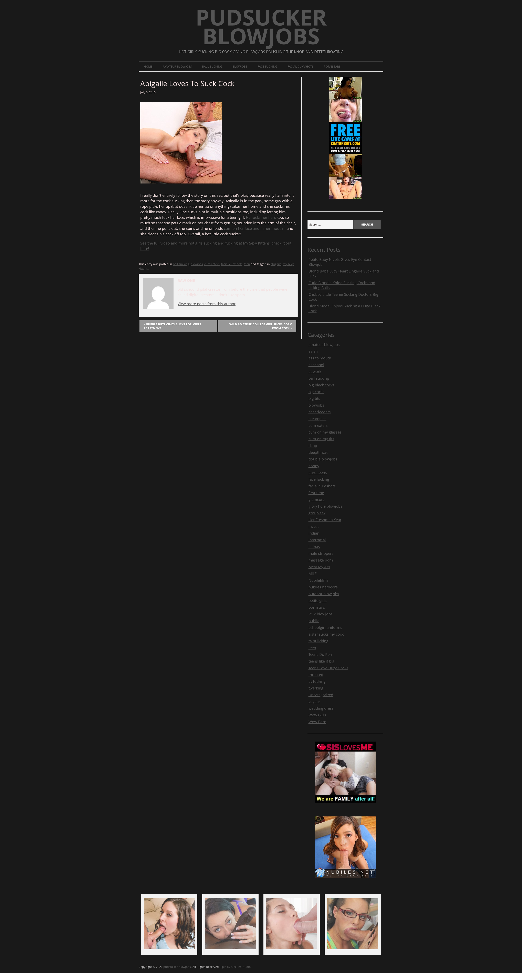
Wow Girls (317, 715)
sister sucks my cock (326, 634)
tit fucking (317, 681)
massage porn (321, 560)
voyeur (314, 701)
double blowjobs (323, 459)
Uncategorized (321, 694)
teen (247, 264)
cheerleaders (320, 411)
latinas (314, 546)
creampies (317, 418)
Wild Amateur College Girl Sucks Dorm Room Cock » (260, 326)
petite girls (318, 600)
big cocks (316, 391)
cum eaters (212, 264)
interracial (317, 539)
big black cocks (321, 385)
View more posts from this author (207, 303)
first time (316, 492)
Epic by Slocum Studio (235, 967)
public (314, 620)
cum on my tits (321, 438)
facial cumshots (301, 66)
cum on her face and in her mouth (253, 228)
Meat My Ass (319, 566)
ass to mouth (320, 358)
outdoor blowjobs (324, 593)
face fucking (267, 66)
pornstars (332, 66)
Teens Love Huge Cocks (328, 667)
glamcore (317, 499)
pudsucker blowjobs (261, 26)
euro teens (318, 472)
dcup (313, 445)
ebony (314, 465)
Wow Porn (317, 721)
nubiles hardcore (323, 587)
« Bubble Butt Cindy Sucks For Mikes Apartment (172, 326)
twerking (316, 688)
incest (314, 526)
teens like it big (321, 661)
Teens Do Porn (321, 654)
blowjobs (239, 66)
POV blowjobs (321, 614)
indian (314, 533)
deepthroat (318, 452)
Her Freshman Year (325, 519)
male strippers (321, 553)
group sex (317, 512)
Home (148, 66)
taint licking (318, 640)
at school (316, 364)
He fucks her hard (261, 217)
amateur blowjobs (177, 66)
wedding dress (321, 708)
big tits (314, 398)
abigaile (276, 264)
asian (313, 351)
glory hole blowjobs (325, 506)
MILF (312, 573)
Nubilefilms (318, 580)
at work (315, 371)
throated (316, 674)
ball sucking (212, 66)
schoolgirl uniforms (325, 627)
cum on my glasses (325, 432)
